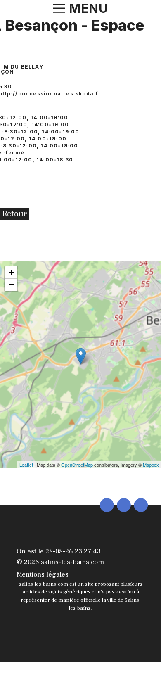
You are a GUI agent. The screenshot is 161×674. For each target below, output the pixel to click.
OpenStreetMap (77, 464)
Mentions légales (43, 574)
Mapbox (151, 464)
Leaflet (26, 464)
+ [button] (11, 272)
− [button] (11, 285)
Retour (14, 214)
